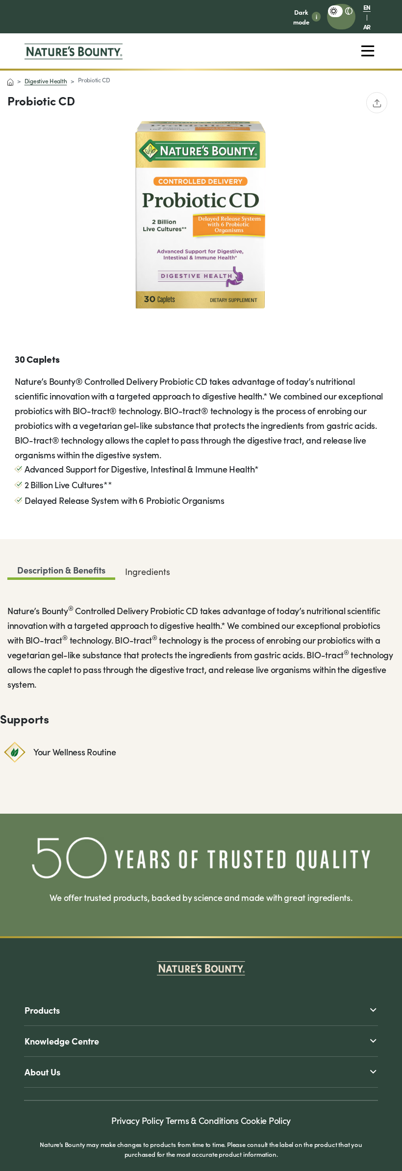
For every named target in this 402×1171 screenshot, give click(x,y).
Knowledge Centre (62, 1041)
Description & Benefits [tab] (61, 570)
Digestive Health (46, 81)
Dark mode (301, 16)
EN (367, 6)
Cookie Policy (266, 1120)
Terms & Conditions (202, 1120)
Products (42, 1010)
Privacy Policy (137, 1120)
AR (367, 26)
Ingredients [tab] (147, 571)
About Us (42, 1072)
